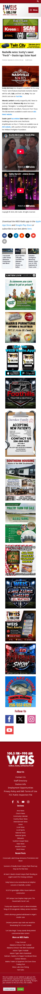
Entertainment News (21, 822)
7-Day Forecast (20, 942)
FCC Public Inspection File (20, 795)
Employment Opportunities (20, 787)
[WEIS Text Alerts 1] (20, 626)
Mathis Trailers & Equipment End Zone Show (20, 961)
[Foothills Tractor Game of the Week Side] (20, 393)
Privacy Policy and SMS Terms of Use (20, 791)
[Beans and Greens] (20, 560)
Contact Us (20, 777)
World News (20, 849)
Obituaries (20, 838)
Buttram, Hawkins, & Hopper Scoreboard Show (20, 956)
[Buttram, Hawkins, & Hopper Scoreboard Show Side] (20, 659)
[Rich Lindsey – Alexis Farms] (20, 523)
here (29, 228)
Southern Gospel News (20, 841)
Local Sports (20, 830)
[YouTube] (23, 802)
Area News (20, 811)
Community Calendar (20, 816)
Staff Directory (20, 780)
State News (20, 844)
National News (20, 833)
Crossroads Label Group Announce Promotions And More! (7, 259)
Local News (20, 827)
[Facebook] (12, 802)
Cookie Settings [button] (9, 989)
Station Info (20, 784)
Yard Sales (20, 970)
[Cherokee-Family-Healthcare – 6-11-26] (20, 434)
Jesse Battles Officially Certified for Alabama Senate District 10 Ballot (20, 261)
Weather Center (20, 846)
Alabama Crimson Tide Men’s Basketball (20, 948)
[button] (38, 1)
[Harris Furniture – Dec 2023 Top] (20, 327)
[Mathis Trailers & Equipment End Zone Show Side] (20, 593)
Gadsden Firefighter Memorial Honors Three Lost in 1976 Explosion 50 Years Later (33, 261)
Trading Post (20, 964)
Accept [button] (20, 989)
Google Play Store (23, 225)
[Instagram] (28, 802)
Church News (20, 813)
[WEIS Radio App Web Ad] (20, 360)
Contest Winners (20, 959)
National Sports (20, 835)
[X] (18, 802)
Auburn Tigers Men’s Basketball (20, 953)
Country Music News (20, 819)
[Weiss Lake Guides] (20, 692)
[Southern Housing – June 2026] (20, 480)
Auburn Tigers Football (20, 950)
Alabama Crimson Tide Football (20, 945)
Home (20, 824)
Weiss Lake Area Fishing (20, 967)
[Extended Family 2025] (20, 294)
